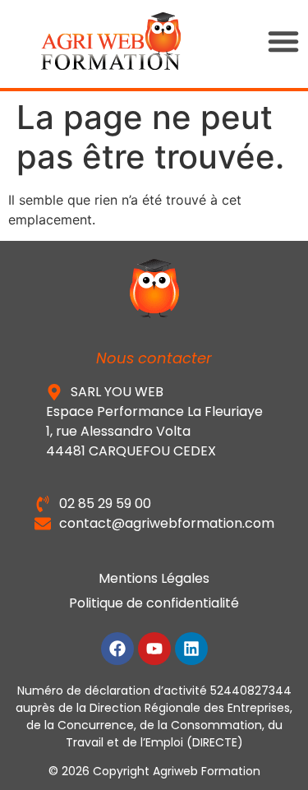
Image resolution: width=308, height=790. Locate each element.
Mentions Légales (154, 578)
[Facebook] (117, 648)
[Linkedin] (191, 648)
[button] (283, 41)
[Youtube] (154, 648)
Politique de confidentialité (154, 603)
